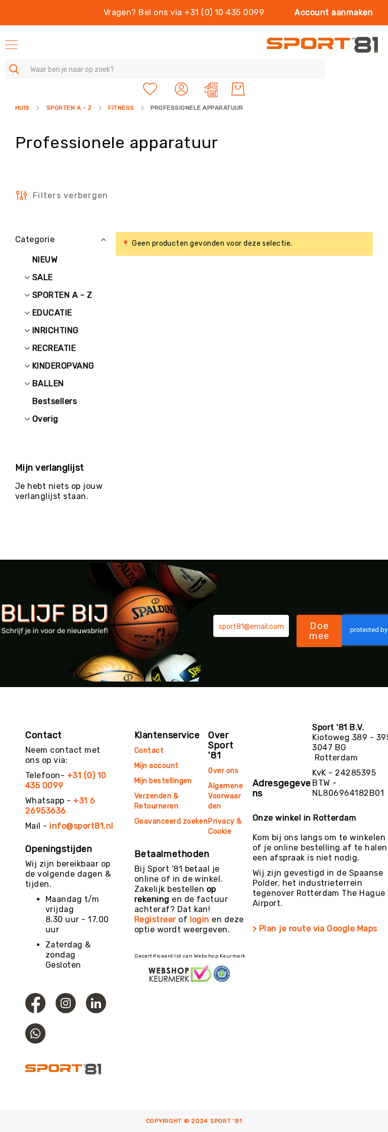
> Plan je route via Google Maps (315, 928)
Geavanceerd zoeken (171, 821)
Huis (22, 107)
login (200, 919)
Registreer (155, 919)
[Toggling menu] (11, 44)
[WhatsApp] (35, 1033)
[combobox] (165, 69)
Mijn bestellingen (163, 781)
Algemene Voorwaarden (225, 796)
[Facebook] (35, 1003)
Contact (149, 750)
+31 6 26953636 (60, 806)
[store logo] (322, 45)
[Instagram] (66, 1003)
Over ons (223, 770)
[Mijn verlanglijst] (150, 89)
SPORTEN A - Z (68, 107)
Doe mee (319, 631)
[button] (182, 89)
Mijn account (156, 765)
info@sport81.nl (81, 826)
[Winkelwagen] (238, 89)
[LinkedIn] (96, 1003)
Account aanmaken (334, 12)
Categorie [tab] (35, 239)
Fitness (121, 107)
